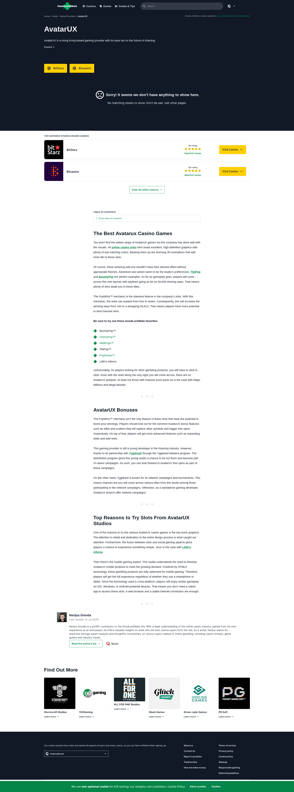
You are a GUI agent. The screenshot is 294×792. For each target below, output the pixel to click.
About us (188, 745)
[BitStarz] (53, 149)
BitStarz (58, 68)
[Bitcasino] (53, 171)
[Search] (144, 6)
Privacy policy (226, 751)
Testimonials (190, 762)
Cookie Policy (176, 786)
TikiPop (195, 271)
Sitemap (223, 762)
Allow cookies (198, 786)
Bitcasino (85, 68)
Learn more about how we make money (233, 16)
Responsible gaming (229, 767)
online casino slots (124, 247)
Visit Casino (234, 150)
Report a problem (193, 756)
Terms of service (227, 745)
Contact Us (189, 751)
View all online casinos (145, 189)
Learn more (54, 717)
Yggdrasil (135, 453)
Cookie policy (226, 756)
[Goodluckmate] (67, 6)
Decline (216, 786)
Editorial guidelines (229, 773)
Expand (49, 47)
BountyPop (106, 276)
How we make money (195, 767)
